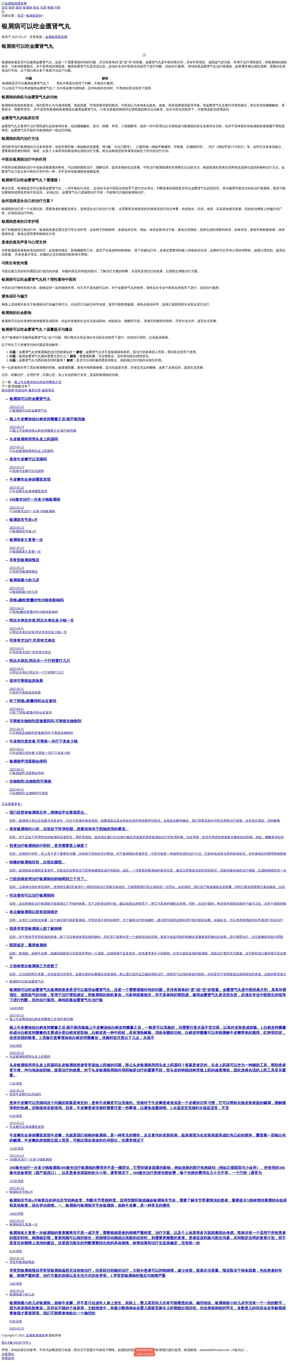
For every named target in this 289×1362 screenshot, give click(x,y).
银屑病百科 (34, 15)
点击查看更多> (12, 804)
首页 (5, 7)
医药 (12, 7)
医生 (36, 7)
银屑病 (27, 7)
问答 (57, 7)
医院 (19, 7)
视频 (50, 7)
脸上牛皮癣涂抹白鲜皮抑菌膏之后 (37, 382)
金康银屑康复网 (56, 37)
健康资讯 (48, 390)
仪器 (43, 7)
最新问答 (34, 390)
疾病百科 (21, 390)
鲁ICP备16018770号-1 (16, 1342)
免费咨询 (8, 1358)
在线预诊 (8, 1354)
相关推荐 (8, 390)
